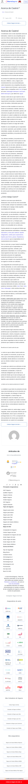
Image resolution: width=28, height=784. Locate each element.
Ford (20, 89)
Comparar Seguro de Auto (14, 596)
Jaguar (21, 93)
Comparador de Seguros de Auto (12, 534)
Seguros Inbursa (7, 495)
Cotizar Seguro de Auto (14, 23)
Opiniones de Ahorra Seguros (15, 461)
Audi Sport (22, 91)
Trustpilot (14, 463)
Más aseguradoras (14, 736)
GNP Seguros (7, 490)
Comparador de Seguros (10, 530)
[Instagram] (12, 484)
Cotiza (25, 1)
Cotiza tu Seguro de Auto (13, 782)
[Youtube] (21, 484)
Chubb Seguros (7, 499)
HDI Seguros (6, 502)
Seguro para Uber (8, 515)
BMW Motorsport (5, 93)
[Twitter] (10, 484)
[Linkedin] (18, 484)
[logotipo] (14, 480)
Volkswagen (7, 288)
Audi (18, 286)
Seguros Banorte (7, 504)
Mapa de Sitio (7, 526)
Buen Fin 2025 (7, 571)
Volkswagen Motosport (12, 91)
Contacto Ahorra (7, 554)
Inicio (3, 12)
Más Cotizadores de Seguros (14, 698)
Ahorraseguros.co (8, 559)
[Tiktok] (15, 484)
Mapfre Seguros (7, 497)
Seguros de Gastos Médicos (10, 522)
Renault (3, 87)
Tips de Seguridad (8, 550)
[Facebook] (7, 484)
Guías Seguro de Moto (9, 539)
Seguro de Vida (7, 524)
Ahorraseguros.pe (8, 561)
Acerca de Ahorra (8, 546)
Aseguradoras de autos (14, 601)
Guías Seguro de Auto (9, 537)
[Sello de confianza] (13, 475)
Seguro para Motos (8, 512)
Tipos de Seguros (8, 506)
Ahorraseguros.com (8, 564)
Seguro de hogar (7, 519)
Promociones (6, 566)
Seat (2, 288)
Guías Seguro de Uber (9, 542)
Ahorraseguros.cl (7, 557)
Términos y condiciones (10, 582)
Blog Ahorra (6, 552)
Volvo (24, 286)
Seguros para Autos (8, 510)
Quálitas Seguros (8, 492)
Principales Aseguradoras (10, 487)
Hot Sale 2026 (7, 569)
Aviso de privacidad (14, 583)
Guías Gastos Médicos (9, 544)
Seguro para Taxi (7, 517)
